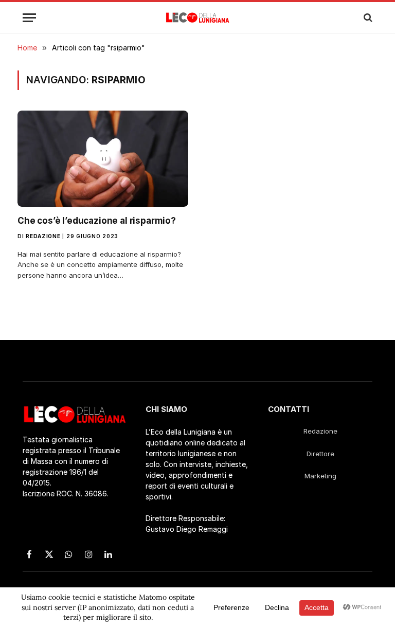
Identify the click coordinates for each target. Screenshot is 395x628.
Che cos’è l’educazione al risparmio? (96, 221)
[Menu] (29, 17)
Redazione (43, 236)
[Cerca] (367, 17)
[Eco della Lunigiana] (198, 17)
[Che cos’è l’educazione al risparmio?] (102, 159)
